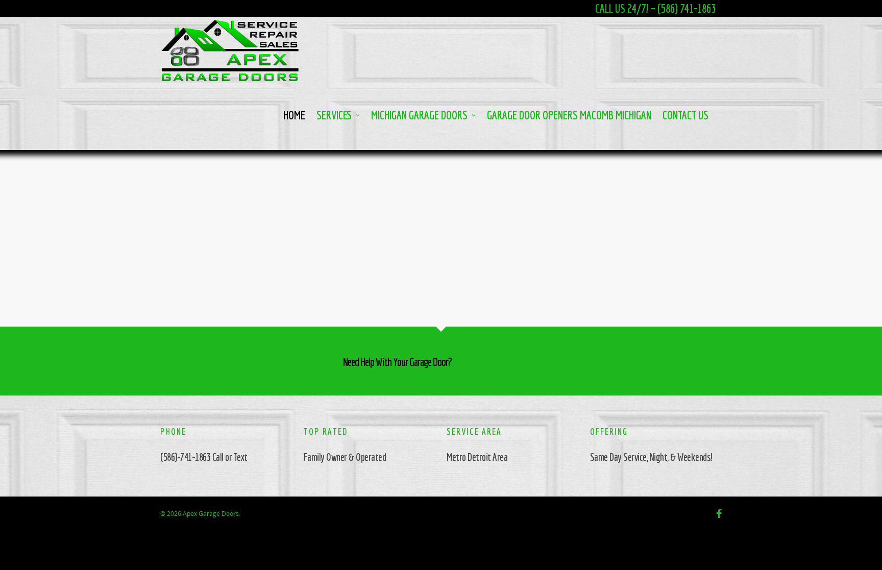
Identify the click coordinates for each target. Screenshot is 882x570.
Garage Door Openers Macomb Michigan (569, 115)
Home (294, 115)
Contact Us (685, 115)
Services (334, 115)
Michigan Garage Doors (419, 115)
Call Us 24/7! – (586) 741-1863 (655, 8)
